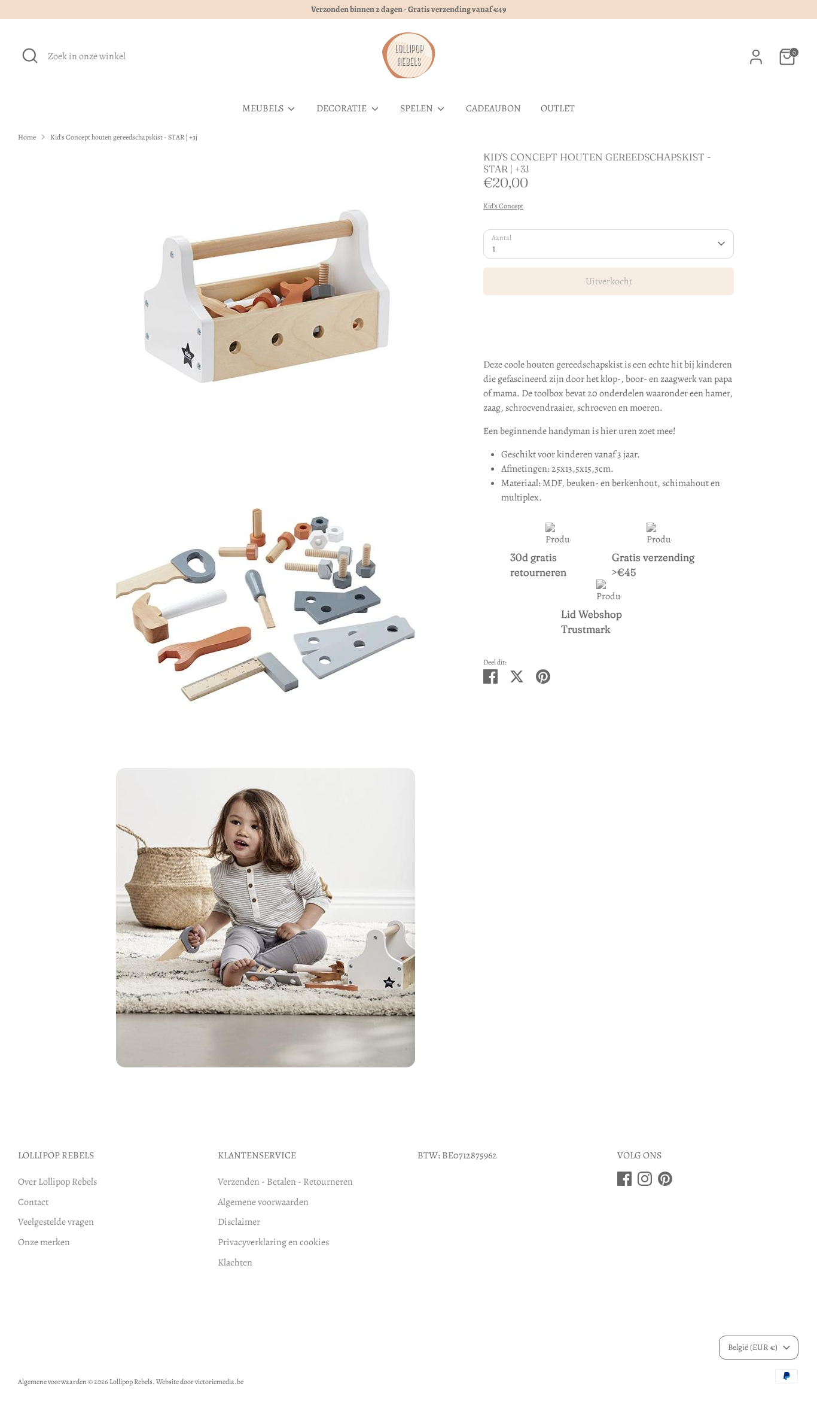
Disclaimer (239, 1221)
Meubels (263, 108)
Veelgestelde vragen (56, 1221)
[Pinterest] (665, 1179)
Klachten (235, 1262)
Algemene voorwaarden (263, 1202)
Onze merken (44, 1242)
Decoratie (342, 108)
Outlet (558, 108)
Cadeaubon (493, 108)
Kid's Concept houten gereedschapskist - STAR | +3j (123, 137)
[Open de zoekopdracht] (30, 56)
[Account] (756, 57)
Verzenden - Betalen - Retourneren (285, 1181)
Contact (33, 1202)
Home (27, 137)
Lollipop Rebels (131, 1381)
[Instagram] (645, 1179)
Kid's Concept (503, 206)
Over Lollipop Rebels (57, 1181)
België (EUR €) (753, 1347)
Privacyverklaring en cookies (273, 1242)
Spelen (417, 108)
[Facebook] (624, 1179)
